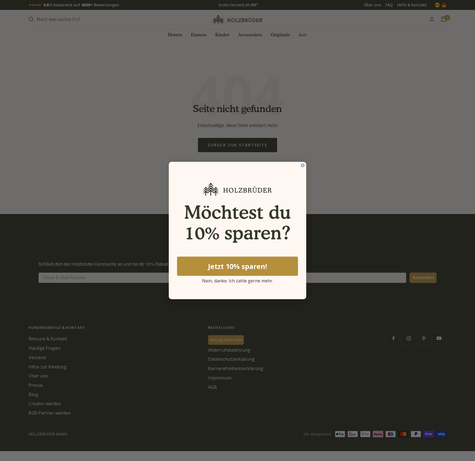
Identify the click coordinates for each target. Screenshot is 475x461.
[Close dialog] (302, 165)
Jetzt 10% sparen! (237, 266)
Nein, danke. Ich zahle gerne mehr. (237, 280)
